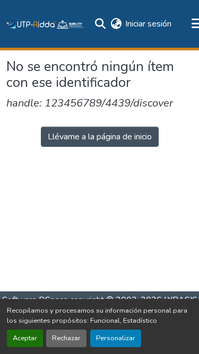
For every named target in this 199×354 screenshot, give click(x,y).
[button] (45, 23)
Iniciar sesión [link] (148, 24)
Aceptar (25, 338)
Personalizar (115, 338)
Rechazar (66, 338)
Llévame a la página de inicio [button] (100, 137)
